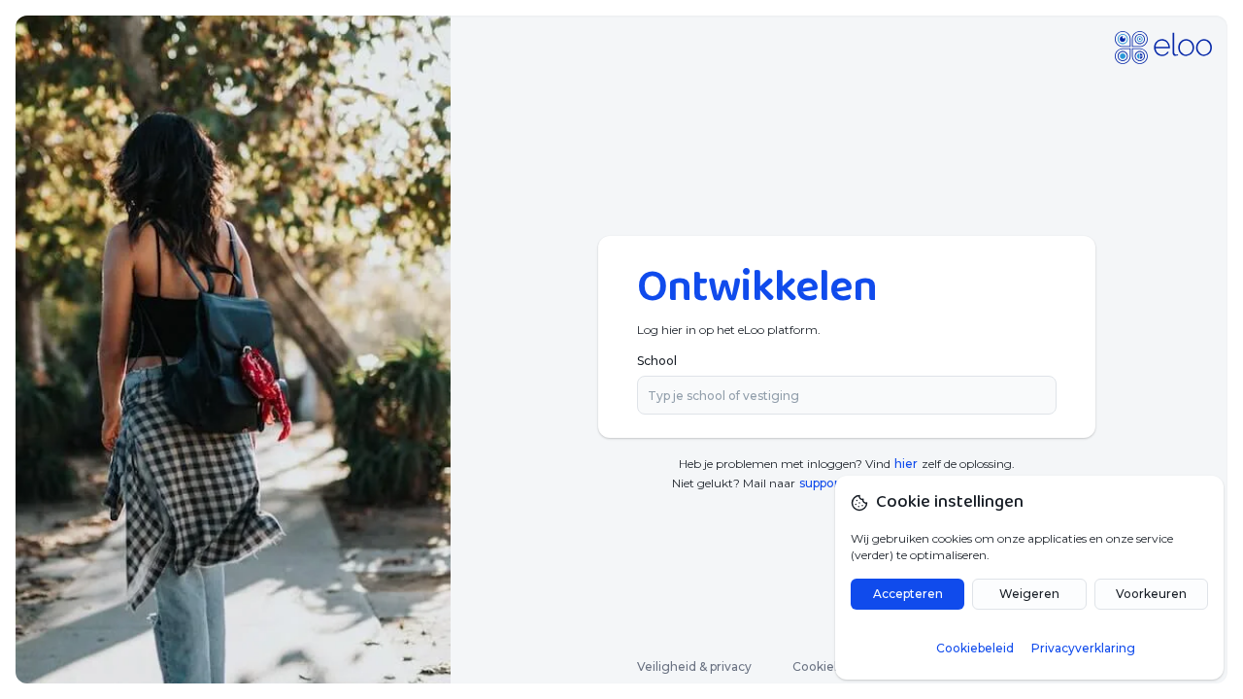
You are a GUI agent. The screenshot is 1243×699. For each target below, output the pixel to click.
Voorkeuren (1151, 593)
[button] (1052, 395)
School (657, 360)
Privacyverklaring (1083, 648)
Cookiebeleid (831, 666)
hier (906, 463)
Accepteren (908, 593)
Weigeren (1029, 593)
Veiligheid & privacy (694, 666)
